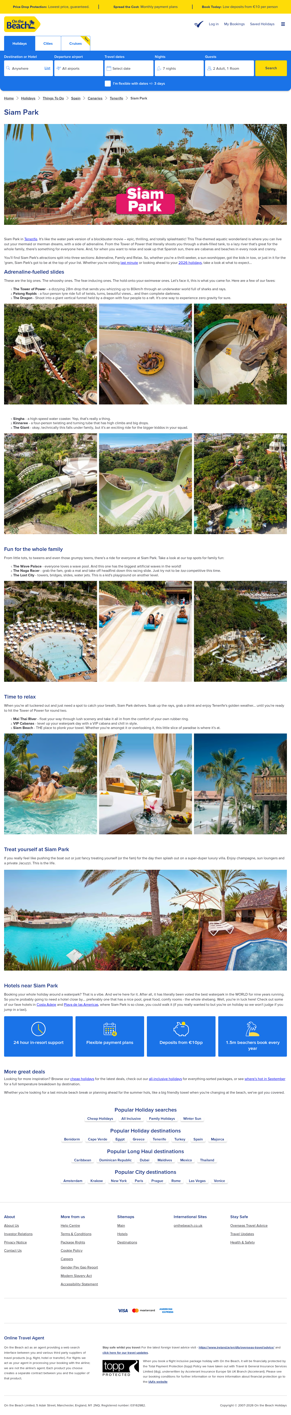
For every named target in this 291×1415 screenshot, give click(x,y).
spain (75, 98)
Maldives (165, 1160)
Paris (139, 1181)
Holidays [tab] (20, 43)
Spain (198, 1139)
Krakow (96, 1181)
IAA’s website (158, 1381)
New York (119, 1181)
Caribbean (82, 1160)
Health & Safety (242, 1242)
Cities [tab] (48, 43)
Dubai (144, 1160)
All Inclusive (131, 1118)
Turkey (179, 1139)
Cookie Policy (72, 1250)
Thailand (207, 1160)
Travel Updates (242, 1234)
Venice (219, 1181)
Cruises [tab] (79, 41)
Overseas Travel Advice (249, 1225)
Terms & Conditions (76, 1234)
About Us (11, 1225)
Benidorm (72, 1139)
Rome (176, 1181)
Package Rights (73, 1242)
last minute (129, 262)
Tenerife (30, 239)
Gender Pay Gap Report (79, 1267)
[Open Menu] (283, 24)
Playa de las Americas (81, 1004)
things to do (53, 98)
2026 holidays (190, 262)
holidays (28, 98)
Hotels (122, 1234)
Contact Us (13, 1250)
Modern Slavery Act (76, 1276)
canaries (95, 98)
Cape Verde (97, 1139)
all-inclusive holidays (165, 1079)
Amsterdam (72, 1181)
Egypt (120, 1139)
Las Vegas (197, 1181)
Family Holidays (162, 1118)
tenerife (116, 98)
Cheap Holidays (100, 1118)
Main (121, 1225)
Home (9, 98)
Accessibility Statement (79, 1284)
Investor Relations (18, 1234)
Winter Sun (192, 1118)
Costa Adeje (46, 1004)
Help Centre (70, 1225)
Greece (139, 1139)
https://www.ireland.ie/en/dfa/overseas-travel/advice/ (236, 1347)
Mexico (186, 1160)
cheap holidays (82, 1079)
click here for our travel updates (125, 1352)
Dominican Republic (115, 1160)
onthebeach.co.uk (188, 1225)
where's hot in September (265, 1079)
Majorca (217, 1139)
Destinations (127, 1242)
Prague (157, 1181)
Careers (67, 1259)
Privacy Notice (15, 1242)
